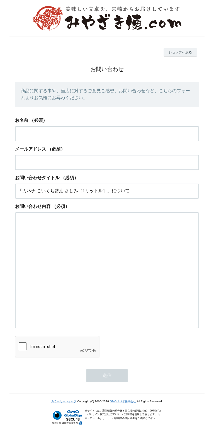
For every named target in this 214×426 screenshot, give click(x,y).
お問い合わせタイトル (37, 177)
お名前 (21, 120)
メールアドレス (30, 149)
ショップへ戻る (180, 52)
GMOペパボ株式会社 (123, 401)
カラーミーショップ (63, 401)
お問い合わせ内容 (33, 206)
